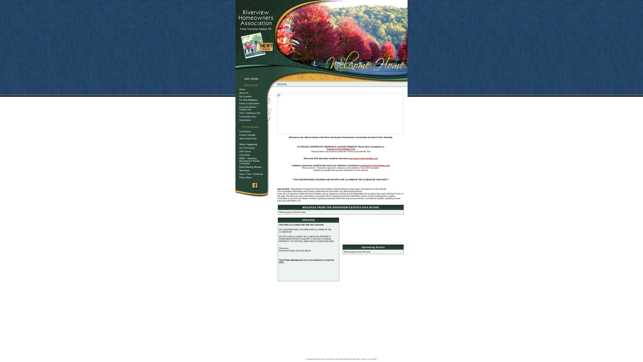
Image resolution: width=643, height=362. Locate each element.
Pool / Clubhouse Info (249, 113)
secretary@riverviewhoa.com (363, 158)
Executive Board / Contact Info (248, 108)
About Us (243, 93)
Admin (374, 359)
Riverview (321, 359)
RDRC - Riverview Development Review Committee (249, 161)
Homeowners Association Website (338, 359)
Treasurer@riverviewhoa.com (341, 149)
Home (242, 89)
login (288, 212)
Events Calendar (247, 135)
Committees (245, 131)
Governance (245, 120)
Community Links (247, 116)
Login (246, 78)
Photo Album (245, 177)
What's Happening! (248, 144)
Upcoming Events (248, 138)
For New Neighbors (248, 100)
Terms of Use (366, 359)
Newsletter (244, 170)
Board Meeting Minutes (250, 167)
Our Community (247, 148)
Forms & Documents (249, 103)
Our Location (245, 96)
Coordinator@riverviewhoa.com (374, 165)
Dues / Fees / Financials (251, 174)
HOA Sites (356, 359)
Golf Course (245, 151)
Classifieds (244, 155)
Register (255, 78)
